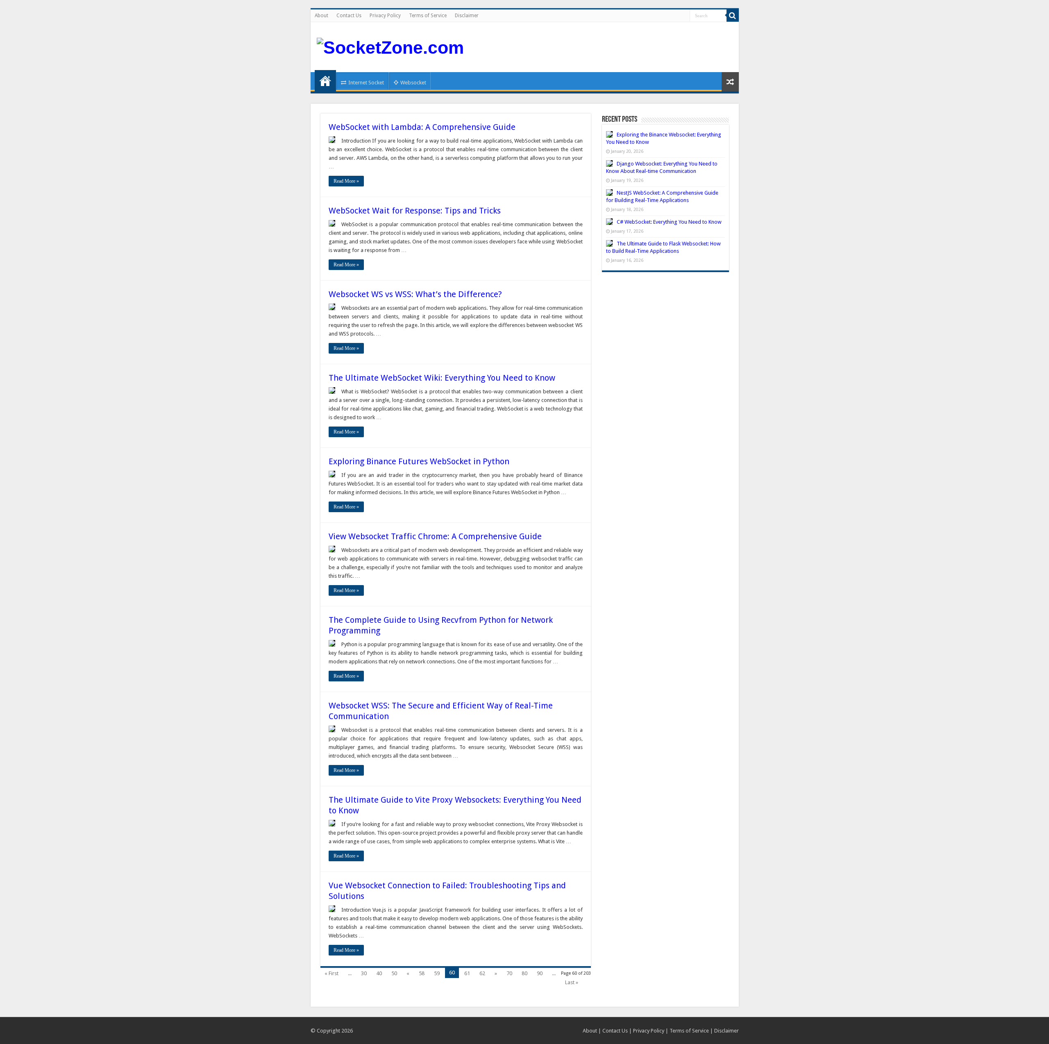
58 (422, 973)
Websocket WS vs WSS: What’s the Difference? (415, 294)
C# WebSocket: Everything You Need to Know (669, 222)
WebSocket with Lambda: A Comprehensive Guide (422, 127)
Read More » (346, 181)
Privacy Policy (385, 15)
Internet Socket (366, 82)
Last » (571, 982)
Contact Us (348, 15)
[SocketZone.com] (390, 46)
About (321, 15)
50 (394, 973)
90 (540, 973)
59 (437, 973)
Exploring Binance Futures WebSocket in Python (419, 461)
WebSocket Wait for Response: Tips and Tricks (415, 211)
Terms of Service (428, 15)
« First (331, 973)
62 (482, 973)
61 (467, 973)
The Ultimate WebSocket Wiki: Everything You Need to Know (442, 378)
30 (364, 973)
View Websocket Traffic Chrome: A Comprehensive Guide (435, 536)
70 (509, 973)
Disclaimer (467, 15)
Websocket (413, 82)
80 (524, 973)
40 (379, 973)
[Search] (733, 15)
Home (325, 80)
